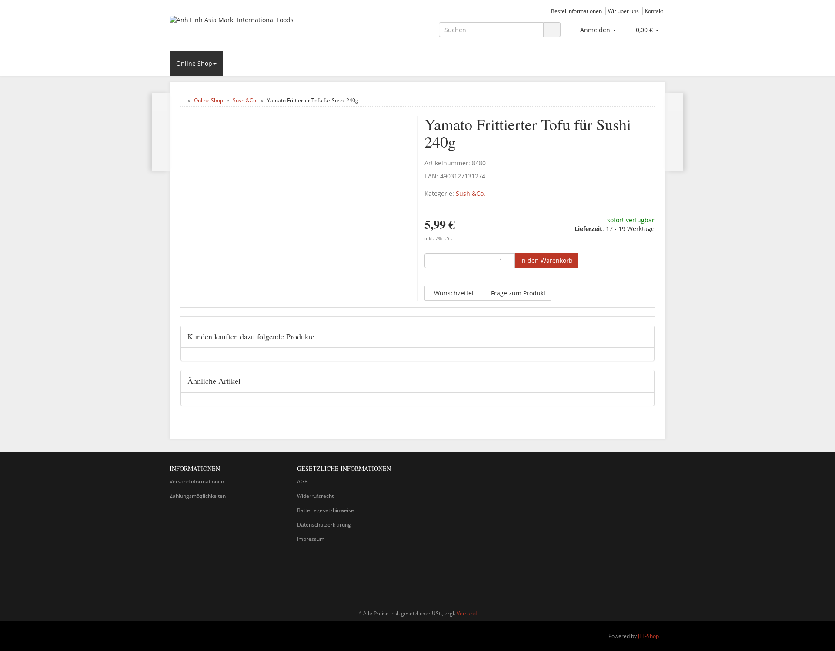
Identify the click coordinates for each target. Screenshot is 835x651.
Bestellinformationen (576, 10)
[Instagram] (660, 588)
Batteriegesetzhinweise (325, 510)
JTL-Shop (648, 636)
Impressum (310, 539)
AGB (302, 481)
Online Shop (194, 63)
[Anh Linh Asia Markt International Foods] (248, 29)
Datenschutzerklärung (324, 524)
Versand (467, 613)
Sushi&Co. (470, 193)
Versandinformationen (197, 481)
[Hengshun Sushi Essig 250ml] (161, 132)
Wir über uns (623, 10)
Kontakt (654, 10)
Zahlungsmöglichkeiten (198, 496)
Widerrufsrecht (315, 496)
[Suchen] (552, 30)
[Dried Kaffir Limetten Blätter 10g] (674, 132)
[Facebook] (647, 588)
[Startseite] (182, 100)
